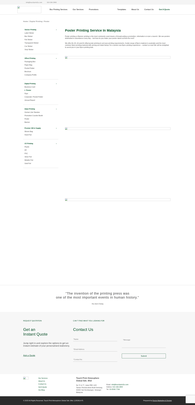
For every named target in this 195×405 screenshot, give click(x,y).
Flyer (26, 94)
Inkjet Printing (30, 109)
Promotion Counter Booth (34, 116)
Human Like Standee (32, 112)
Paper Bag (28, 65)
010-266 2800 (117, 387)
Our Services (78, 9)
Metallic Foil (29, 160)
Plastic (27, 147)
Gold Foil (28, 163)
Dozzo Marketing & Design (162, 401)
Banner (27, 122)
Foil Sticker (28, 40)
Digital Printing (36, 21)
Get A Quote (164, 9)
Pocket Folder (29, 68)
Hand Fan (28, 135)
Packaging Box (30, 62)
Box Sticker (29, 36)
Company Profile (31, 75)
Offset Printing (30, 58)
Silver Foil (28, 157)
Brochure (28, 72)
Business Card (30, 87)
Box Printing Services (58, 9)
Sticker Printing (30, 30)
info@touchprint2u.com (120, 385)
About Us (135, 9)
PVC (26, 153)
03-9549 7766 (114, 389)
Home (25, 21)
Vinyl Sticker (29, 50)
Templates (121, 9)
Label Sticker (29, 33)
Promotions (93, 9)
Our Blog (41, 390)
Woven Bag (29, 131)
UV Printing (29, 144)
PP (26, 150)
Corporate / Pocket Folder (34, 97)
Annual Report (30, 100)
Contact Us (149, 9)
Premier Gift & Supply (33, 128)
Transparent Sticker (32, 43)
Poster (28, 90)
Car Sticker (28, 46)
